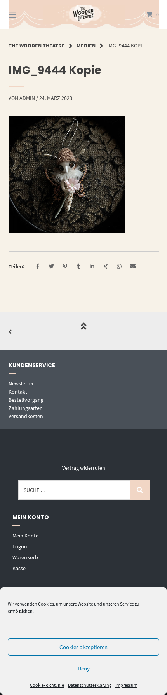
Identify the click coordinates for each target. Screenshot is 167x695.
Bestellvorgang (26, 399)
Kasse (19, 568)
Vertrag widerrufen (83, 467)
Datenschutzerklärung (89, 685)
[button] (38, 266)
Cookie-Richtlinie (47, 685)
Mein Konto (25, 535)
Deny (84, 668)
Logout (20, 546)
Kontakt (18, 391)
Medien (86, 45)
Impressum (126, 685)
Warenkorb (25, 557)
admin (27, 98)
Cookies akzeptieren (83, 647)
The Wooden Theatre (37, 45)
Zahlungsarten (26, 407)
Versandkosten (26, 416)
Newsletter (21, 383)
